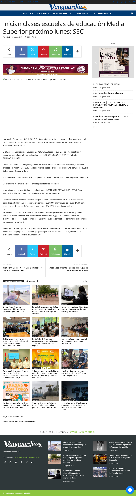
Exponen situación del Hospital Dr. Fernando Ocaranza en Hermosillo (74, 341)
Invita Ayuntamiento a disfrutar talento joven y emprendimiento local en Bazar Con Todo (16, 405)
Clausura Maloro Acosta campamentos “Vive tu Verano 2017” (22, 269)
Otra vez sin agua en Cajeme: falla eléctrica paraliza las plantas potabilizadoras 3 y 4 (44, 405)
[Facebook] (113, 2)
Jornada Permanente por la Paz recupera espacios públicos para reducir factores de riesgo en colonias (45, 310)
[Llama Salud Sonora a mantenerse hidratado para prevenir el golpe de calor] (16, 295)
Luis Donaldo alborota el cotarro (108, 93)
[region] (45, 69)
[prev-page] (83, 281)
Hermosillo (36, 368)
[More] (77, 52)
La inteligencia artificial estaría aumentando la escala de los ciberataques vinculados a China (74, 406)
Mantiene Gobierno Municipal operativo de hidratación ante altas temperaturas (73, 373)
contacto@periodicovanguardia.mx (27, 457)
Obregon (36, 400)
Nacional (42, 13)
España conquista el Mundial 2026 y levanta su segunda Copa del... (120, 457)
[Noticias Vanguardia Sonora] (68, 7)
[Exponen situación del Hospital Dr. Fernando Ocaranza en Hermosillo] (74, 327)
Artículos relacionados (13, 281)
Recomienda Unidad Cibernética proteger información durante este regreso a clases (74, 309)
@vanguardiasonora (83, 432)
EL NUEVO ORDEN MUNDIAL (106, 84)
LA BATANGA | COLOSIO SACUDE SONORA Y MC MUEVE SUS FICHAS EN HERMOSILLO (111, 105)
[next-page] (86, 281)
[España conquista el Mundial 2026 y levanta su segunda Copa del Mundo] (100, 459)
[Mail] (121, 2)
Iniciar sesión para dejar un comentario (19, 422)
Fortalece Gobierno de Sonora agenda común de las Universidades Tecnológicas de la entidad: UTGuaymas (15, 374)
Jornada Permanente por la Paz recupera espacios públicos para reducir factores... (74, 459)
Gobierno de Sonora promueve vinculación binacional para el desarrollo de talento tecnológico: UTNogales (15, 342)
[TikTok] (125, 2)
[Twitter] (129, 2)
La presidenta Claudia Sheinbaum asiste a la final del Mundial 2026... (120, 470)
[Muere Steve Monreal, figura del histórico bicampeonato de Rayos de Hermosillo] (100, 446)
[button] (132, 13)
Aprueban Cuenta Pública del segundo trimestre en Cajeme (69, 269)
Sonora (27, 13)
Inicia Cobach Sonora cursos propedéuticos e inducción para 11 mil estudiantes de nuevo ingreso (45, 342)
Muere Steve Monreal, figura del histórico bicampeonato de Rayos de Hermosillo (120, 444)
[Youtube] (133, 2)
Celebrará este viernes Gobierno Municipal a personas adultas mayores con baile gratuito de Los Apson (45, 374)
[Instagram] (117, 2)
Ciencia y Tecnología (68, 400)
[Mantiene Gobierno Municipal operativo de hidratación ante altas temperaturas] (74, 359)
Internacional (61, 13)
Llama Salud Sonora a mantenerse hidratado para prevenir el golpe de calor (14, 309)
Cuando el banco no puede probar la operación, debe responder (110, 117)
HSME (8, 37)
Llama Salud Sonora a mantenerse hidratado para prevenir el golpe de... (74, 444)
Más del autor (31, 281)
